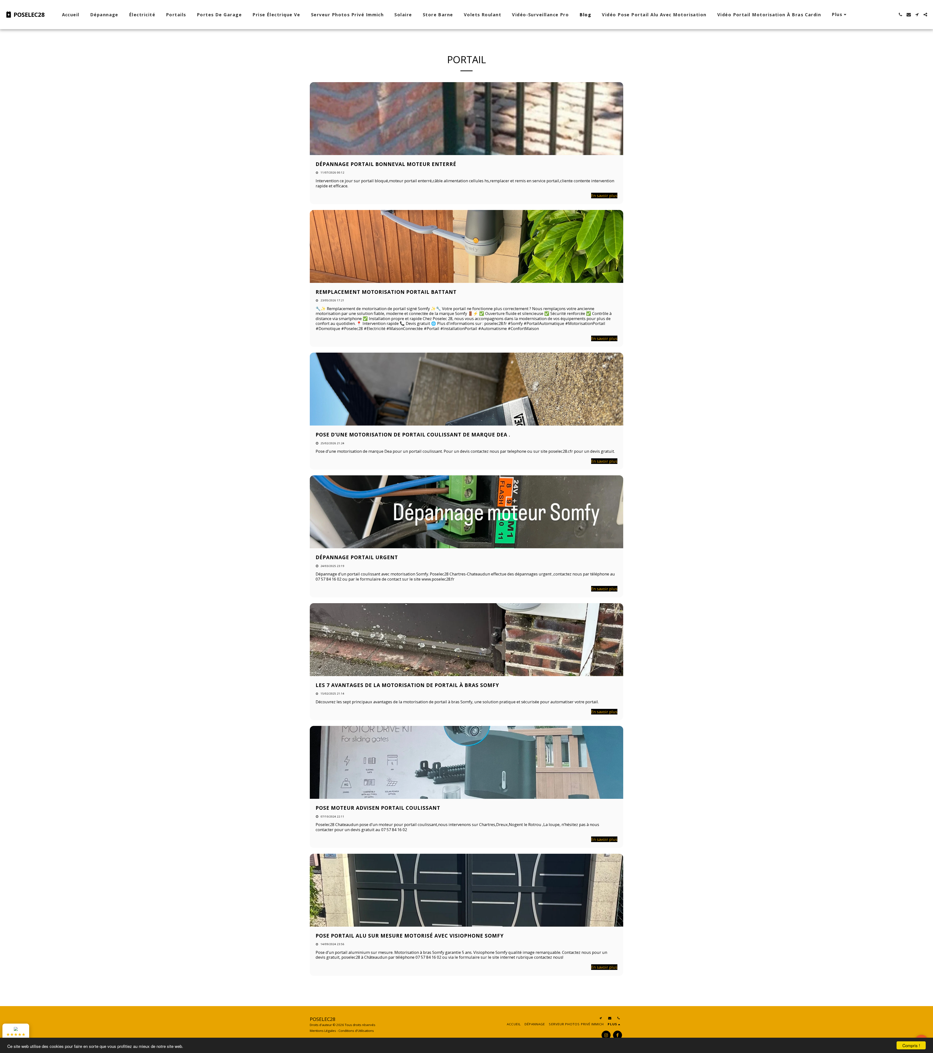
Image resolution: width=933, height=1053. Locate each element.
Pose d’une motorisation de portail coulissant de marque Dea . (413, 434)
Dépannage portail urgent (357, 557)
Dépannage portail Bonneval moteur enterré (386, 164)
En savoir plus (604, 195)
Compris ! (911, 1045)
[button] (900, 14)
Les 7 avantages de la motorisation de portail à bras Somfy (407, 685)
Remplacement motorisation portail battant (386, 291)
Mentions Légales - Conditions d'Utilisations (342, 1030)
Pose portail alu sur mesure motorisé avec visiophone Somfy (410, 935)
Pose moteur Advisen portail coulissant (378, 807)
